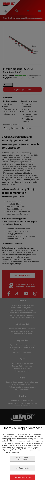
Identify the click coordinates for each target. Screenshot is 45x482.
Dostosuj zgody (22, 468)
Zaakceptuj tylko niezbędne (22, 458)
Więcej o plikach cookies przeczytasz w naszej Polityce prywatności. (22, 451)
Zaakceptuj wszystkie (22, 477)
